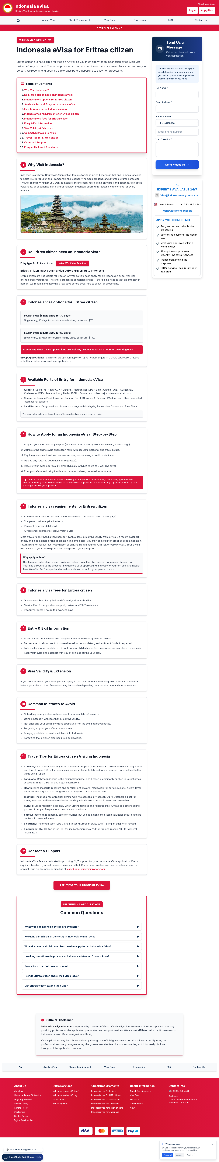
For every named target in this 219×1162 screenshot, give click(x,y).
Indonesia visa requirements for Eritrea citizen (51, 113)
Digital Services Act (23, 1120)
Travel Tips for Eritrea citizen (41, 137)
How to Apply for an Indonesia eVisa (45, 109)
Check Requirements (140, 1091)
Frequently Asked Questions (41, 147)
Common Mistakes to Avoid (40, 132)
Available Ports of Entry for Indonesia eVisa (49, 104)
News (133, 1107)
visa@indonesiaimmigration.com (86, 869)
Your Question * (164, 139)
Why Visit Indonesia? (36, 90)
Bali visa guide (60, 1103)
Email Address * (164, 102)
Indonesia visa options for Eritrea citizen (48, 99)
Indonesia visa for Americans (105, 1103)
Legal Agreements (23, 1099)
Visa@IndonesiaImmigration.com (179, 195)
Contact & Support (35, 142)
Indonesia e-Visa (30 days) (66, 1091)
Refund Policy (21, 1107)
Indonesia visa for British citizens (107, 1107)
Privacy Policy (21, 1103)
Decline (190, 1155)
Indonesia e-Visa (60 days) (66, 1095)
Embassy (134, 1099)
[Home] (18, 20)
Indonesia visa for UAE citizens (106, 1095)
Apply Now (207, 10)
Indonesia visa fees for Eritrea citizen (46, 118)
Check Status (136, 1103)
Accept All (168, 1155)
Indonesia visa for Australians (105, 1099)
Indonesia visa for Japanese (105, 1112)
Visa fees (134, 1095)
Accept (179, 1155)
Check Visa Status (206, 4)
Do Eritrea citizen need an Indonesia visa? (48, 94)
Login (192, 10)
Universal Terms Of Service (27, 1095)
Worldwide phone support (177, 210)
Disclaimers (19, 1112)
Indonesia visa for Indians (103, 1091)
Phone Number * (164, 116)
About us (18, 1091)
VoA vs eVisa (59, 1099)
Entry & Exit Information (38, 123)
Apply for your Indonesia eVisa (82, 885)
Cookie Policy (21, 1116)
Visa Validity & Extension (38, 128)
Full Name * (162, 88)
